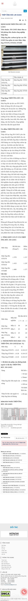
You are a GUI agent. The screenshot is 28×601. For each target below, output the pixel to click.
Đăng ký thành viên (6, 569)
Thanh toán (4, 560)
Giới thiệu (4, 545)
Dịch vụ (3, 547)
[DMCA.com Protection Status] (5, 593)
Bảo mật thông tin (6, 563)
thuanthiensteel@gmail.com (10, 584)
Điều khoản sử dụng (6, 565)
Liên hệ (3, 554)
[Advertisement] (14, 509)
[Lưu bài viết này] (26, 20)
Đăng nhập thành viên (6, 567)
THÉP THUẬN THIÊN (16, 599)
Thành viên (4, 550)
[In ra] (23, 20)
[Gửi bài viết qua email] (20, 20)
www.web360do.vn (4, 600)
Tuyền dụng (4, 552)
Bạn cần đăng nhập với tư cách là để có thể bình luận (14, 443)
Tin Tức (3, 549)
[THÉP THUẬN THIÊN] (16, 3)
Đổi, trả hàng (4, 561)
